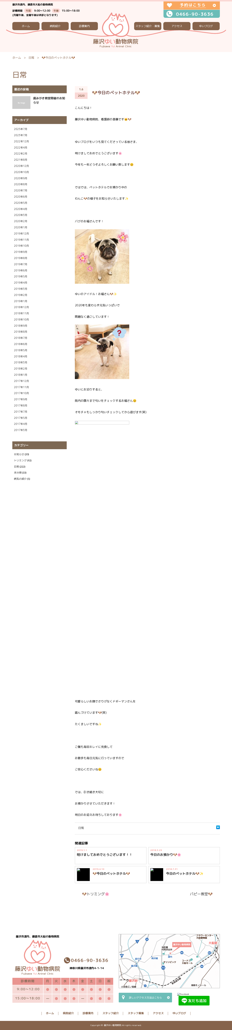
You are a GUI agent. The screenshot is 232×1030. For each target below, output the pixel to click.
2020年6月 (20, 196)
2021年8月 (20, 159)
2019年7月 (20, 264)
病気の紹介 (20, 478)
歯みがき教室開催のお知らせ (49, 100)
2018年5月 (20, 350)
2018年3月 (20, 362)
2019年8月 (20, 258)
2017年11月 (21, 387)
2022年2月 (20, 153)
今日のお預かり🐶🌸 (165, 854)
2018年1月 (20, 374)
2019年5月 (20, 276)
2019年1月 (20, 301)
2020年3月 (20, 215)
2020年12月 (21, 166)
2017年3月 (20, 430)
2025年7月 (20, 129)
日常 (31, 58)
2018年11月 (21, 313)
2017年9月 (20, 399)
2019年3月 (20, 288)
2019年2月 (20, 295)
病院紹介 (55, 26)
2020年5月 (20, 203)
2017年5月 (20, 418)
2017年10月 (21, 393)
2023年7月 (20, 135)
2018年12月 (21, 307)
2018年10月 (21, 319)
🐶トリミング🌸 (95, 893)
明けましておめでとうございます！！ (104, 854)
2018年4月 (20, 356)
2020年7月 (20, 190)
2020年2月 (20, 221)
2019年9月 (20, 252)
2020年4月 (20, 209)
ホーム (26, 26)
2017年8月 (20, 405)
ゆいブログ (206, 26)
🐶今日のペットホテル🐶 (111, 873)
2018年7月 (20, 338)
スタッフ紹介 (110, 1013)
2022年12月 (21, 141)
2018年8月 (20, 331)
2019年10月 (21, 245)
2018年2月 (20, 368)
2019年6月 (20, 270)
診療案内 (84, 26)
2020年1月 (20, 227)
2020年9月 (20, 178)
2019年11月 (21, 239)
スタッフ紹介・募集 (147, 26)
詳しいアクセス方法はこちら (145, 997)
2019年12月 (21, 233)
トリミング (20, 460)
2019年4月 (20, 282)
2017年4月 (20, 424)
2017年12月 (21, 381)
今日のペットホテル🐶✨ (184, 873)
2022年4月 (20, 147)
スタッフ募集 (136, 1013)
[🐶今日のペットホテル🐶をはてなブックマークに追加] (218, 828)
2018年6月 (20, 344)
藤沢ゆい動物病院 (112, 1025)
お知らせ (19, 454)
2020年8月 (20, 184)
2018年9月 (20, 325)
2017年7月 (20, 411)
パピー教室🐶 (201, 893)
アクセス (176, 26)
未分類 (18, 472)
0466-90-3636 (195, 14)
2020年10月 (21, 172)
